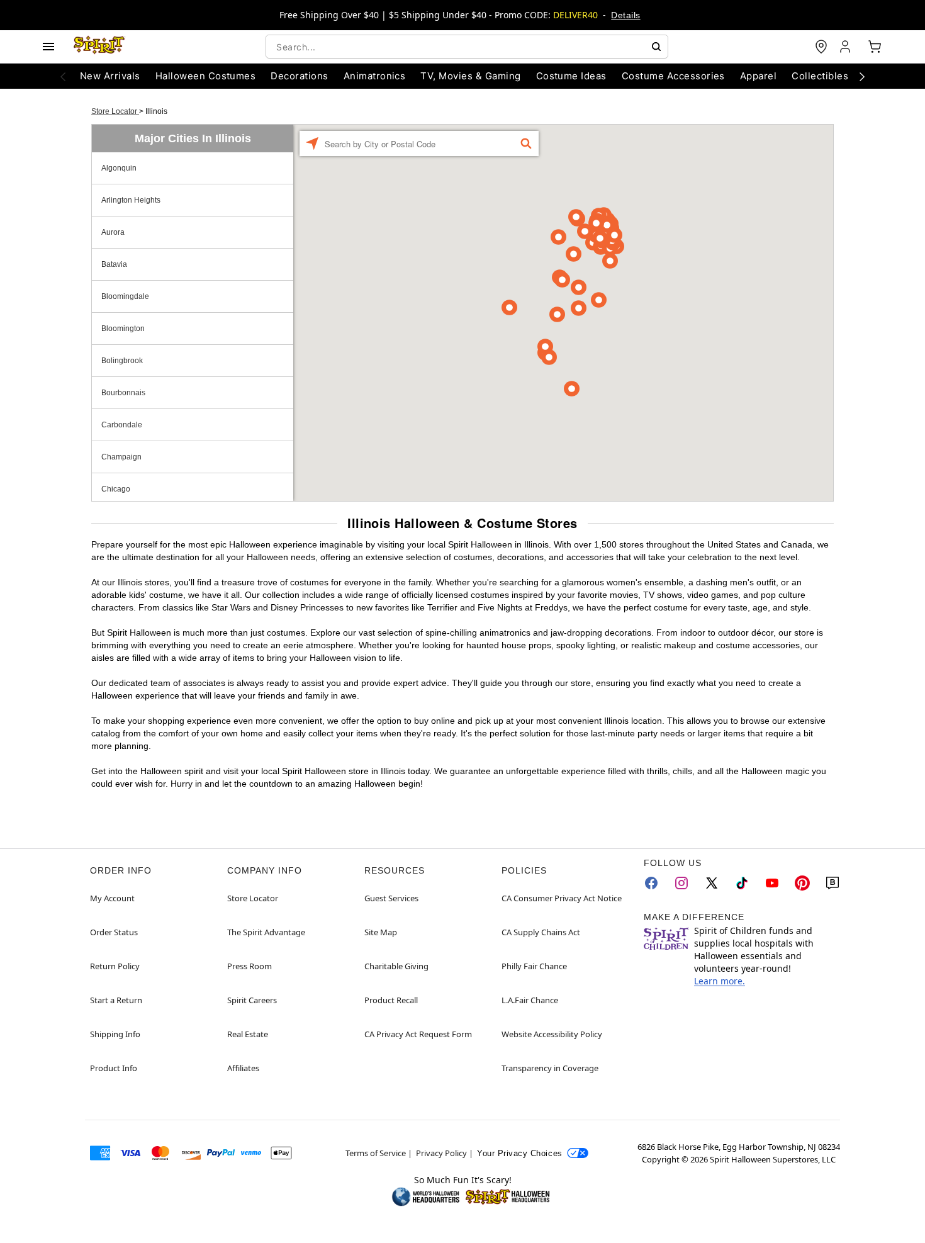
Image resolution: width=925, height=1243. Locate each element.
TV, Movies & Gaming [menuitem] (470, 76)
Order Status (114, 932)
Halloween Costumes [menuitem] (205, 76)
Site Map (380, 932)
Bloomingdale (125, 296)
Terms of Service (375, 1153)
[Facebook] (651, 883)
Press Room (249, 966)
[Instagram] (681, 883)
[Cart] (874, 46)
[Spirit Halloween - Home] (99, 46)
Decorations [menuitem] (299, 76)
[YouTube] (772, 883)
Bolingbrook (122, 360)
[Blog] (832, 883)
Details (625, 15)
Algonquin (119, 168)
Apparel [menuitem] (758, 76)
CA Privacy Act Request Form (418, 1034)
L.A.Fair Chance (530, 1000)
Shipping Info (115, 1034)
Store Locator (115, 111)
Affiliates (243, 1068)
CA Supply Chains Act (541, 932)
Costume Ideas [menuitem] (571, 76)
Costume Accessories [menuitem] (673, 76)
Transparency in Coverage (550, 1068)
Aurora (113, 232)
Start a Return (116, 1000)
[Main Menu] (48, 46)
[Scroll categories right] (862, 76)
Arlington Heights (130, 200)
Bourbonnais (123, 392)
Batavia (114, 264)
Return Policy (115, 966)
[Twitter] (711, 883)
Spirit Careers (252, 1000)
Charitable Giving (396, 966)
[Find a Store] (821, 46)
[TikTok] (741, 883)
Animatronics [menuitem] (375, 76)
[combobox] (467, 46)
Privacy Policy (441, 1153)
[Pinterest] (802, 883)
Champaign (121, 457)
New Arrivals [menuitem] (110, 76)
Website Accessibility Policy (552, 1034)
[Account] (846, 46)
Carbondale (121, 424)
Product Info (113, 1068)
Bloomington (123, 328)
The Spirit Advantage (266, 932)
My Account (112, 898)
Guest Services (391, 898)
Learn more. (719, 981)
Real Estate (247, 1034)
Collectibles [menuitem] (820, 76)
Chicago (115, 489)
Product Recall (391, 1000)
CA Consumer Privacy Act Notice (562, 898)
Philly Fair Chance (534, 966)
